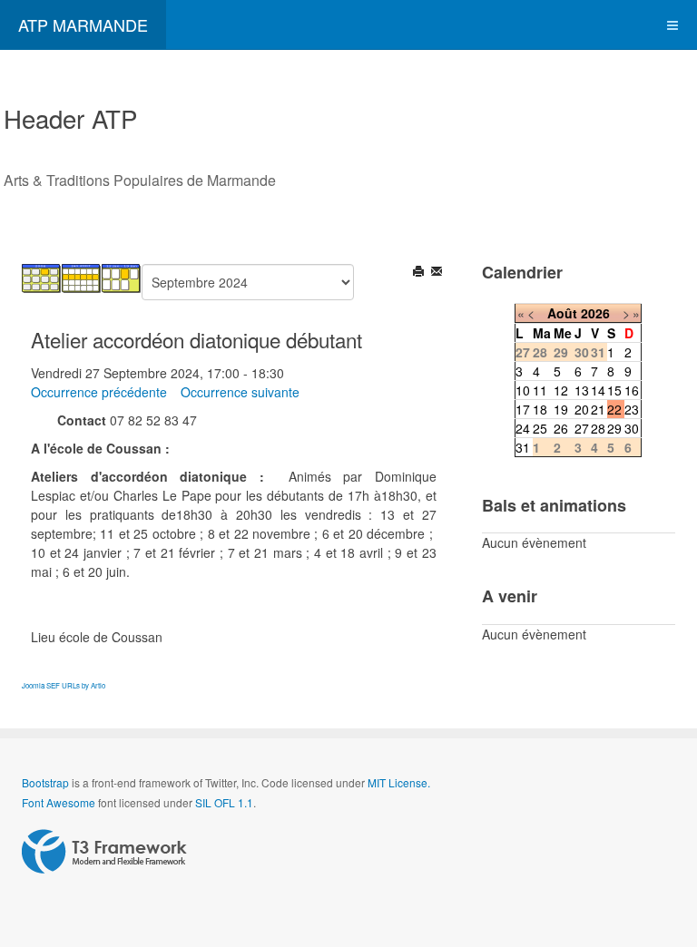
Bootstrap (45, 782)
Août (562, 313)
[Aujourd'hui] (122, 277)
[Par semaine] (82, 277)
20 (581, 409)
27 (581, 428)
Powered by (104, 851)
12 (561, 390)
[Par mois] (42, 277)
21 (598, 409)
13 (581, 390)
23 (631, 409)
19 (561, 409)
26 (561, 428)
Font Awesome (58, 802)
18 (540, 409)
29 (614, 428)
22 (614, 409)
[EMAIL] (438, 273)
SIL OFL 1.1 (224, 802)
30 (631, 428)
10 (522, 390)
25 (540, 428)
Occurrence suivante (240, 392)
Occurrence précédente (99, 392)
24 (522, 428)
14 (598, 390)
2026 (595, 313)
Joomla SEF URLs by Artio (63, 685)
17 (522, 409)
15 (614, 390)
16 (631, 390)
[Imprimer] (419, 273)
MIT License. (399, 782)
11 (540, 390)
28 (598, 428)
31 (522, 447)
